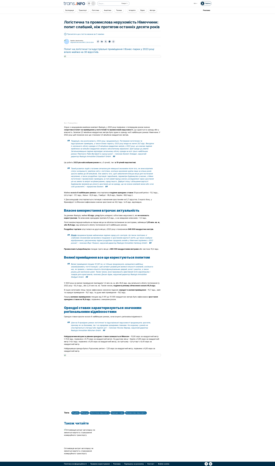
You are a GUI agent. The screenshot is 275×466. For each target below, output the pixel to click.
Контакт (150, 464)
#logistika (75, 413)
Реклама (206, 10)
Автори (152, 10)
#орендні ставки (117, 413)
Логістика (95, 10)
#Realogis (84, 413)
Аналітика (107, 10)
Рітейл (73, 235)
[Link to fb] (206, 464)
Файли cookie (163, 464)
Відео (143, 10)
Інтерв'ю (132, 10)
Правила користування (100, 464)
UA (195, 3)
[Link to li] (210, 464)
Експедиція (69, 10)
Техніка (119, 10)
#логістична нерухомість (99, 413)
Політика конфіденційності (75, 464)
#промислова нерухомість (136, 413)
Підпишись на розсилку (134, 464)
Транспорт (83, 10)
